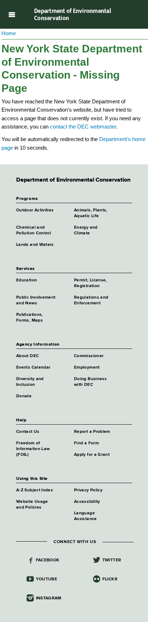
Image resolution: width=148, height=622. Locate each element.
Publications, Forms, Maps (29, 318)
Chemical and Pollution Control (33, 230)
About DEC (27, 356)
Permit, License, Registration (90, 283)
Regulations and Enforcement (91, 300)
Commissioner (88, 356)
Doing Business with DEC (90, 382)
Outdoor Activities (35, 210)
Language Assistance (85, 516)
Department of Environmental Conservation (72, 14)
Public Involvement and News (35, 300)
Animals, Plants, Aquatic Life (90, 213)
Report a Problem (92, 432)
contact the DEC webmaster (83, 126)
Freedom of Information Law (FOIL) (33, 449)
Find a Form (86, 443)
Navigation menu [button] (11, 14)
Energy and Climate (86, 230)
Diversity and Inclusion (30, 382)
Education (26, 280)
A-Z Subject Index (34, 490)
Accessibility (87, 502)
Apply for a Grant (92, 455)
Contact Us (28, 432)
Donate (24, 396)
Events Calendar (33, 367)
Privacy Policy (88, 490)
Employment (87, 367)
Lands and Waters (35, 245)
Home (8, 33)
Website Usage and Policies (32, 505)
